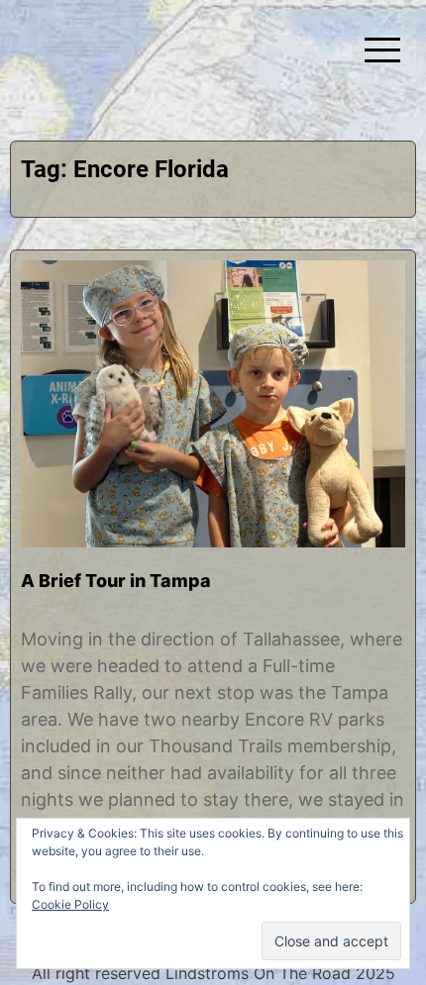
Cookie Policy (70, 904)
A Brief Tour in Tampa (116, 580)
